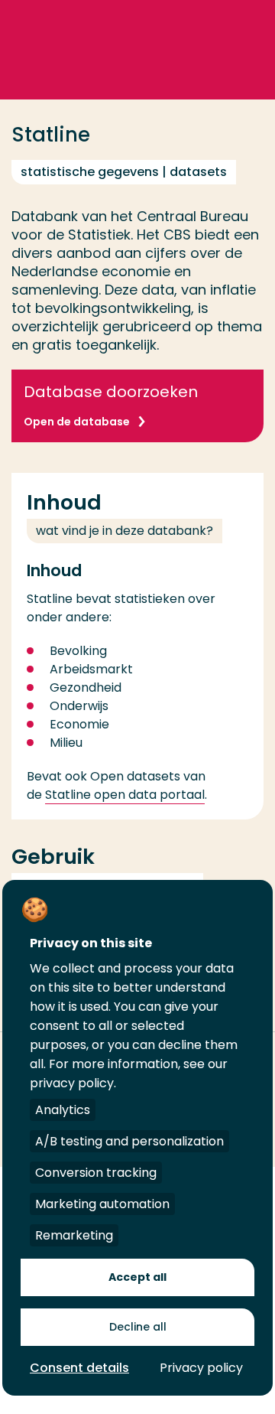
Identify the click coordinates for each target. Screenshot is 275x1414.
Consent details (79, 1368)
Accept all (137, 1277)
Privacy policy (201, 1368)
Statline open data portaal (125, 794)
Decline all (138, 1326)
